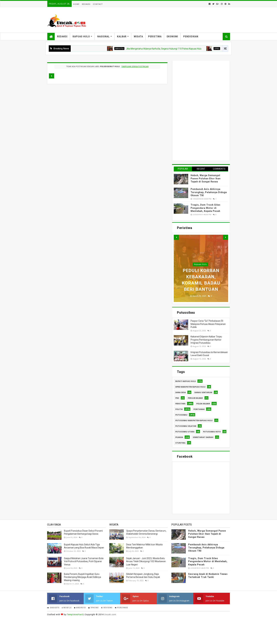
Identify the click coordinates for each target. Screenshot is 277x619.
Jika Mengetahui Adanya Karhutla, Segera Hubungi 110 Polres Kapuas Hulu (149, 48)
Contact (98, 4)
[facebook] (209, 4)
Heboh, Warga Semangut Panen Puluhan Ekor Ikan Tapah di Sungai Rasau (206, 178)
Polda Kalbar (203, 403)
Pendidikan (190, 36)
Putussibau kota (212, 431)
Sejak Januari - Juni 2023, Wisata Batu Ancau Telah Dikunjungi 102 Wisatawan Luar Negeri (146, 561)
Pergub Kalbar (195, 398)
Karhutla (105, 48)
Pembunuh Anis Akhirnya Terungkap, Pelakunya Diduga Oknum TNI (209, 192)
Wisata (138, 36)
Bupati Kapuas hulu (185, 381)
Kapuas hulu (200, 264)
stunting (180, 443)
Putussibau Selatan (185, 426)
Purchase (122, 608)
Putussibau (181, 415)
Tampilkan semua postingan (134, 66)
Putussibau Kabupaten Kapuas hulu (194, 420)
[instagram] (221, 4)
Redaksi (86, 4)
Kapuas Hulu (81, 36)
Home (76, 4)
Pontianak (199, 409)
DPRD (202, 48)
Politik (179, 409)
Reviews (107, 608)
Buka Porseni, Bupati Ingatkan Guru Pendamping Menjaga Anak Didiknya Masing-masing (82, 577)
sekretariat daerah (203, 437)
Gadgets (54, 608)
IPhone (94, 608)
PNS (177, 398)
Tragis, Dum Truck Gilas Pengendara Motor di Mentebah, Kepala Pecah (205, 208)
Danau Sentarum (203, 392)
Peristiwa (155, 36)
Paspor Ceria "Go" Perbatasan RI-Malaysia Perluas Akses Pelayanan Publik (208, 324)
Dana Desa (180, 392)
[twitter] (213, 4)
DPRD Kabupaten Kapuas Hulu (190, 387)
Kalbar (121, 36)
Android (81, 608)
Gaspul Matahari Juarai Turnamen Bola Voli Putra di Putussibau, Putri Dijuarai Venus (83, 561)
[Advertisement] (198, 110)
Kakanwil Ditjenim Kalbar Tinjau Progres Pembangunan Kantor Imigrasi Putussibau (206, 339)
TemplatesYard (75, 614)
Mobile (67, 608)
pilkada (179, 437)
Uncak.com (110, 614)
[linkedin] (229, 4)
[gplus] (218, 4)
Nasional (103, 36)
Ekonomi (172, 36)
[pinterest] (225, 4)
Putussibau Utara (184, 431)
